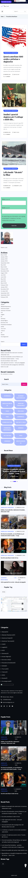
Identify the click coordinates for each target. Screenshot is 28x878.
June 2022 (3, 277)
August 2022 (4, 273)
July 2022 (3, 275)
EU (1, 316)
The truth (3, 328)
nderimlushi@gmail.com (8, 702)
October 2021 (4, 291)
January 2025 (4, 259)
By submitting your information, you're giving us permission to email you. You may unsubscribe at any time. (13, 218)
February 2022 (4, 285)
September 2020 (5, 295)
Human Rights (4, 320)
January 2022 (4, 287)
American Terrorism (6, 310)
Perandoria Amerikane (11, 16)
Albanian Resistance (6, 306)
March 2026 (4, 255)
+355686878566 (6, 699)
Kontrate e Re (4, 322)
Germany (3, 318)
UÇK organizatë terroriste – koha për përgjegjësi (13, 362)
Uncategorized (4, 336)
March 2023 (4, 267)
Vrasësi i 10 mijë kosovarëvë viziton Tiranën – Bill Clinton (14, 836)
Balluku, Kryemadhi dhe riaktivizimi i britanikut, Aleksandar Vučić (12, 353)
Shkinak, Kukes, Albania (7, 697)
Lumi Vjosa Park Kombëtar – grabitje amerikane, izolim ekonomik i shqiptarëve (13, 846)
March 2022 (4, 283)
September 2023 (5, 263)
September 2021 (5, 293)
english (2, 314)
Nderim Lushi (7, 74)
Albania (2, 304)
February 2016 (4, 297)
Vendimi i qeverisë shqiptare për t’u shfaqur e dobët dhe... (13, 117)
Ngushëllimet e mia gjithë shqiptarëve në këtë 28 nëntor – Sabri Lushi (14, 854)
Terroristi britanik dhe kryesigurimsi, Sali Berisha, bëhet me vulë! (12, 365)
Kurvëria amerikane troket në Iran (9, 360)
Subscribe (14, 225)
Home (2, 16)
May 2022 (3, 279)
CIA (2, 312)
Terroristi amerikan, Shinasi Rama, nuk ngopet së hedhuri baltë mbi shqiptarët (14, 841)
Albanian (17, 0)
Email (6, 208)
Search (2, 341)
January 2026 (4, 257)
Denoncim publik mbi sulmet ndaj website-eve (14, 850)
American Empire (5, 308)
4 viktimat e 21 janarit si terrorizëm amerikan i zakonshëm (14, 831)
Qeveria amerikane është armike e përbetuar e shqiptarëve (13, 59)
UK (1, 332)
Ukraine (2, 334)
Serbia (2, 326)
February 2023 (4, 269)
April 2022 (3, 281)
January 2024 (4, 261)
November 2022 (5, 271)
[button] (10, 481)
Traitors (3, 330)
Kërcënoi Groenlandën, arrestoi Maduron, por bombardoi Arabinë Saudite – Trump (12, 357)
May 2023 (3, 265)
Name (6, 199)
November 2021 (5, 289)
